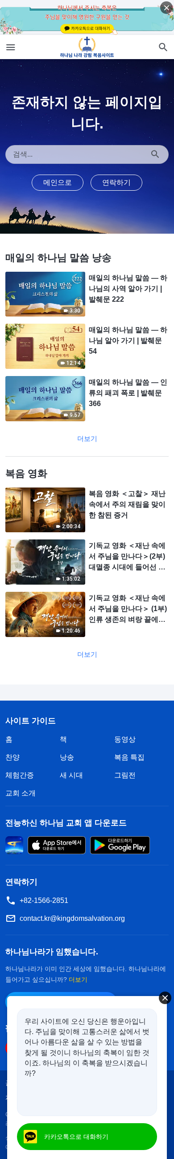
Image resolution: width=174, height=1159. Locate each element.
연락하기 (116, 182)
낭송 (67, 757)
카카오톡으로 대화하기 (76, 1136)
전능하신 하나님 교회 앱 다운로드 (66, 822)
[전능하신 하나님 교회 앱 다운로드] (14, 845)
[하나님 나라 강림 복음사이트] (87, 47)
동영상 (125, 739)
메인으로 (57, 182)
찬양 (12, 757)
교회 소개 (20, 793)
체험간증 (19, 775)
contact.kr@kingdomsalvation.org (72, 918)
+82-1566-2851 (44, 900)
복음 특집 (129, 757)
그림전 (125, 775)
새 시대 (71, 775)
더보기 (87, 438)
